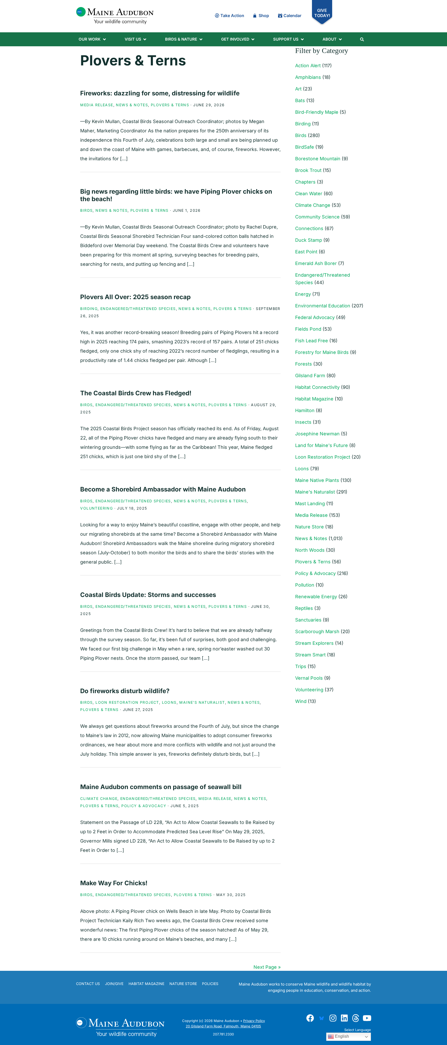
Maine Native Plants (317, 480)
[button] (92, 39)
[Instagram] (333, 1018)
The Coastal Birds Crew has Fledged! (135, 393)
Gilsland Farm (310, 375)
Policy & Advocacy (143, 806)
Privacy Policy (254, 1021)
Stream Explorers (314, 643)
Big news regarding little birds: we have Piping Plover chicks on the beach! (176, 195)
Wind (301, 701)
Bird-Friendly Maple (316, 112)
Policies (210, 983)
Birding (89, 308)
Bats (300, 100)
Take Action (232, 15)
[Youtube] (367, 1018)
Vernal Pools (309, 678)
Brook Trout (308, 170)
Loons (169, 702)
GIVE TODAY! (322, 13)
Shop (264, 15)
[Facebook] (310, 1018)
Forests (303, 364)
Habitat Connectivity (317, 387)
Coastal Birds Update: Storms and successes (148, 595)
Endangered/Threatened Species (138, 308)
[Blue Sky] (321, 1018)
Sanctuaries (308, 620)
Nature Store (309, 526)
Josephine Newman (317, 433)
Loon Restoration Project (127, 702)
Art (298, 89)
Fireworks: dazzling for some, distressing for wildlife (160, 93)
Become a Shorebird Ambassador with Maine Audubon (163, 489)
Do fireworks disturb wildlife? (124, 691)
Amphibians (308, 77)
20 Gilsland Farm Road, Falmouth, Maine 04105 (223, 1026)
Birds (86, 210)
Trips (300, 666)
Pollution (304, 585)
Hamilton (305, 410)
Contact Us (88, 983)
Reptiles (304, 608)
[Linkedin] (344, 1018)
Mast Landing (310, 503)
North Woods (310, 550)
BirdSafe (304, 147)
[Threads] (356, 1018)
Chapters (305, 182)
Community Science (317, 216)
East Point (306, 251)
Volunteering (96, 508)
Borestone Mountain (317, 158)
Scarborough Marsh (317, 631)
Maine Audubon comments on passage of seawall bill (161, 787)
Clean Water (308, 193)
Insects (303, 422)
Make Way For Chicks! (113, 883)
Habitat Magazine (314, 399)
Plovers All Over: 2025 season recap (135, 297)
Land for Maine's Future (321, 445)
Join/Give (114, 983)
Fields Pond (308, 329)
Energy (303, 294)
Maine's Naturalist (202, 702)
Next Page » (267, 967)
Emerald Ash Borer (316, 263)
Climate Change (98, 798)
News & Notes (132, 105)
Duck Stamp (308, 240)
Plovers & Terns (170, 105)
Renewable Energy (316, 596)
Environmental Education (322, 305)
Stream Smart (310, 654)
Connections (309, 228)
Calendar (292, 15)
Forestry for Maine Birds (322, 352)
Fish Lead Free (311, 340)
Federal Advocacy (315, 317)
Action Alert (308, 65)
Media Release (96, 105)
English (341, 1036)
